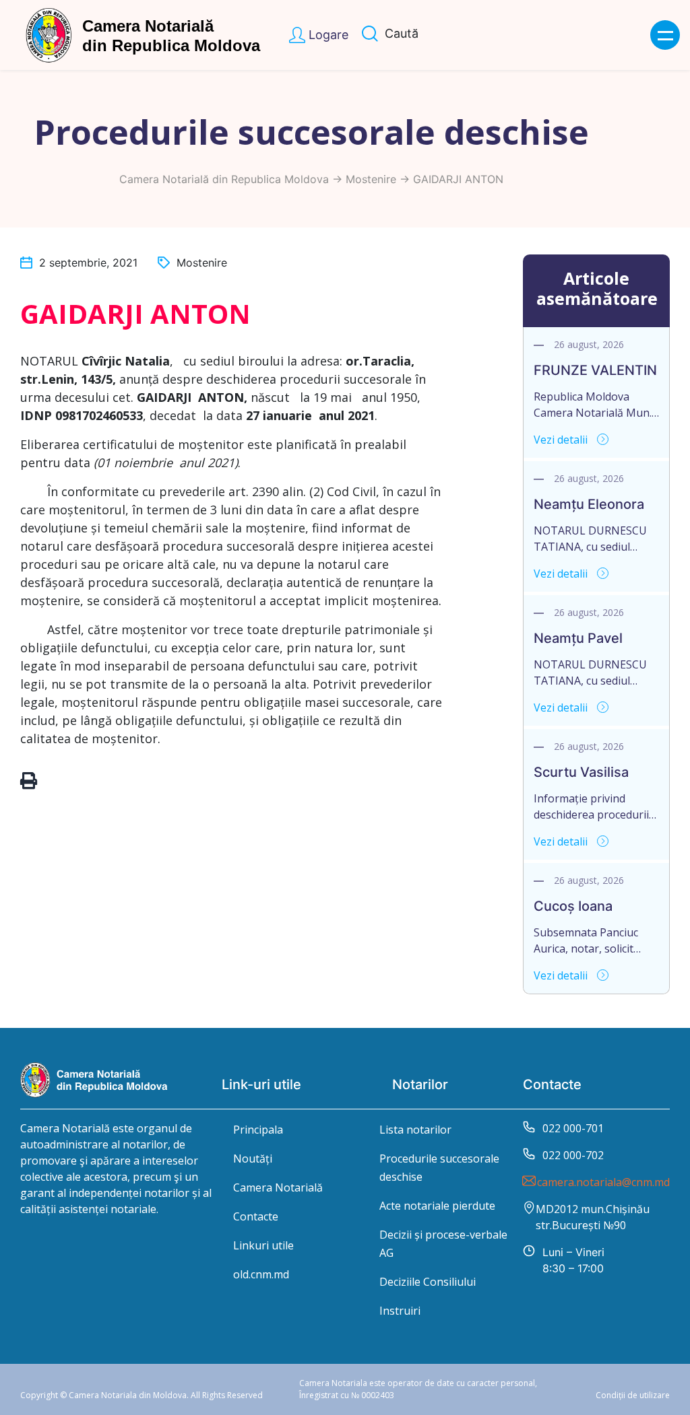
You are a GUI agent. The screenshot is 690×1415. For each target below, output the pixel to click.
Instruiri (399, 1310)
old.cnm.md (261, 1274)
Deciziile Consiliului (427, 1281)
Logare (328, 35)
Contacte (255, 1216)
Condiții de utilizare (633, 1395)
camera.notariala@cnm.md (603, 1182)
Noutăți (252, 1158)
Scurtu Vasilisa (581, 772)
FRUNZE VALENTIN (595, 370)
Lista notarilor (415, 1129)
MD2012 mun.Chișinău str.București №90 (593, 1217)
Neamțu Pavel (578, 638)
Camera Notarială (278, 1187)
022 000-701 (573, 1128)
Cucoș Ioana (573, 906)
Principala (258, 1129)
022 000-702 (573, 1155)
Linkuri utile (263, 1245)
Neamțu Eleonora (589, 504)
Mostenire (371, 179)
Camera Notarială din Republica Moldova (224, 179)
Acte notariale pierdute (437, 1205)
